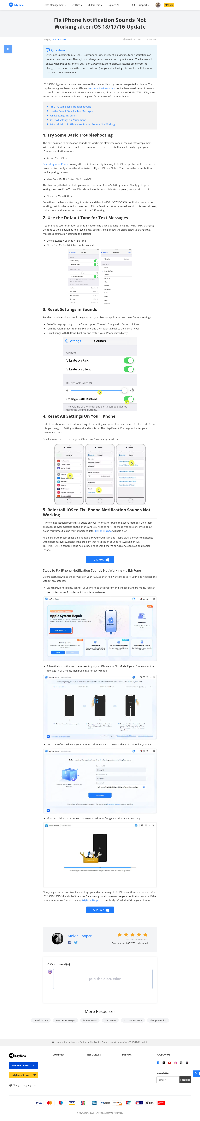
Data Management (54, 5)
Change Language (23, 1085)
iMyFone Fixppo (103, 531)
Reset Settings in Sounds (63, 115)
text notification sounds (102, 88)
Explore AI (113, 5)
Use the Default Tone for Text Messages (71, 111)
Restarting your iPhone (55, 164)
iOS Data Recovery (133, 1020)
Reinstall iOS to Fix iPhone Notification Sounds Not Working (82, 124)
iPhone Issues (59, 39)
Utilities (76, 5)
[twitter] (163, 1062)
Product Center (20, 1065)
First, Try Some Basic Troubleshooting (70, 106)
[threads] (181, 1062)
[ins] (175, 1062)
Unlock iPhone (41, 1020)
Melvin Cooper (80, 935)
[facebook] (158, 1062)
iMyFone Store (20, 1075)
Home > (60, 1042)
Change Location (158, 1020)
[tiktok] (186, 1062)
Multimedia (94, 5)
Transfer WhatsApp (65, 1020)
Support (142, 5)
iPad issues (110, 1020)
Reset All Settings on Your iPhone (67, 120)
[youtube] (169, 1062)
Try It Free (97, 559)
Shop (170, 5)
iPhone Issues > (72, 1042)
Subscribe (185, 1079)
